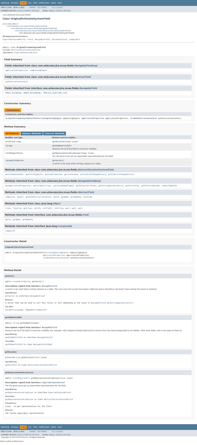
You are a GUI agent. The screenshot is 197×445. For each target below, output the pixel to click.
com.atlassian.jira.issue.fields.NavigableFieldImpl (34, 28)
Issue (68, 141)
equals (20, 197)
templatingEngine (38, 70)
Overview (5, 3)
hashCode (87, 197)
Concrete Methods (54, 133)
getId (56, 197)
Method (35, 11)
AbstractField (83, 77)
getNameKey (76, 197)
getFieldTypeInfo (34, 174)
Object (57, 203)
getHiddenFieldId (61, 146)
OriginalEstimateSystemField (20, 118)
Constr (27, 11)
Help (60, 3)
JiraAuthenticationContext (143, 118)
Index (53, 3)
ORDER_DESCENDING (32, 93)
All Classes (57, 7)
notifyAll (47, 208)
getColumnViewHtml (14, 174)
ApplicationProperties (93, 118)
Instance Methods (31, 133)
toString (59, 208)
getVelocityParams (150, 186)
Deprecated (44, 3)
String (9, 146)
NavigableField (42, 39)
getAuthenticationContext (38, 197)
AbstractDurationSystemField (25, 50)
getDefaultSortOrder (86, 186)
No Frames (42, 7)
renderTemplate (169, 186)
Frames (32, 7)
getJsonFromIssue (53, 174)
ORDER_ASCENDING (13, 93)
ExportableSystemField (14, 39)
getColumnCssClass (42, 186)
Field (20, 11)
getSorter (57, 160)
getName (64, 197)
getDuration (58, 141)
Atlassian (24, 437)
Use (29, 3)
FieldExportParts (14, 153)
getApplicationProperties (18, 186)
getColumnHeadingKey (63, 186)
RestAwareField (59, 39)
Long (18, 141)
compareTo (10, 197)
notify (37, 208)
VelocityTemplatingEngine (48, 118)
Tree (35, 3)
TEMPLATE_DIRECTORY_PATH (55, 93)
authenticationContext (16, 82)
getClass (27, 208)
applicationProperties (16, 70)
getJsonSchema (71, 174)
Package (14, 3)
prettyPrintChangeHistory (93, 174)
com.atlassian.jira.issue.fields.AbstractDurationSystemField (43, 31)
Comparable (74, 39)
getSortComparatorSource (110, 186)
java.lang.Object (10, 24)
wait (67, 208)
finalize (17, 208)
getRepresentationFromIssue (66, 153)
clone (8, 208)
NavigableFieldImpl (86, 65)
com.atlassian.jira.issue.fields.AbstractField (27, 26)
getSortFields (132, 186)
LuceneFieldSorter (15, 160)
